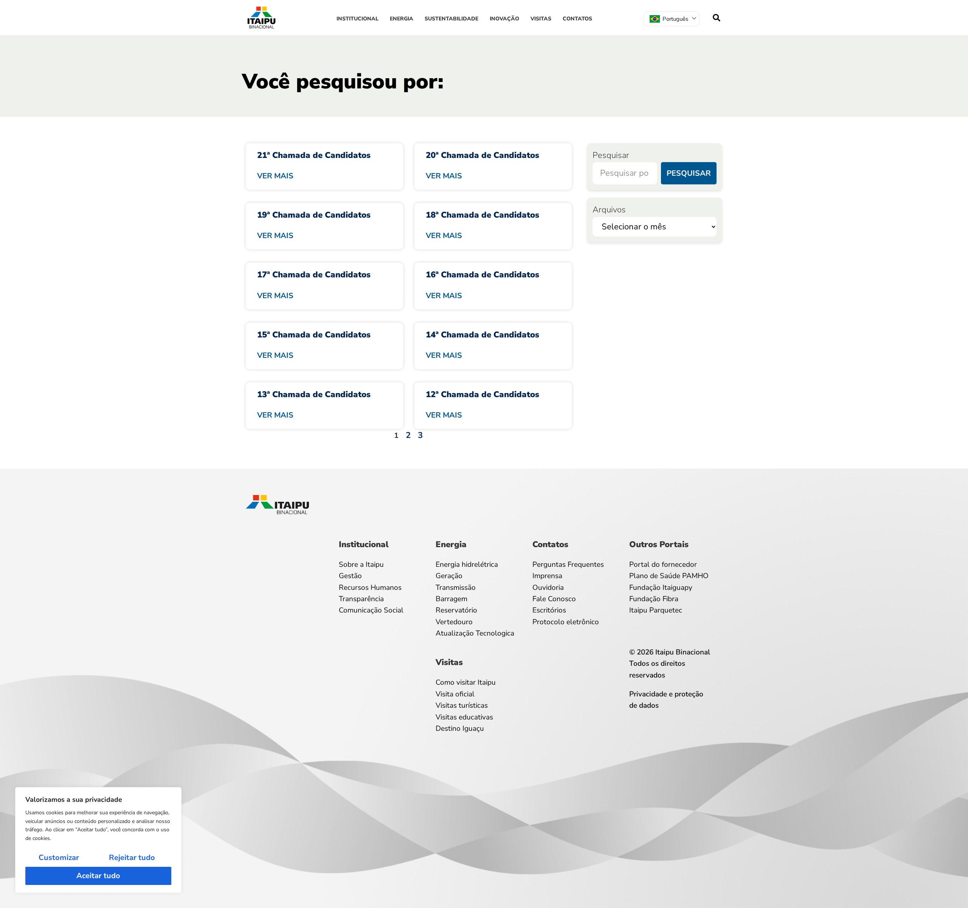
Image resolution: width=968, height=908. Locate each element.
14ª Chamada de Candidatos (482, 334)
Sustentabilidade (451, 18)
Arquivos (609, 209)
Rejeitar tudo (132, 857)
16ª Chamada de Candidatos (482, 274)
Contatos (577, 18)
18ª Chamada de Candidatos (482, 215)
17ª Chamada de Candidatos (314, 274)
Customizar (59, 857)
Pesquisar (611, 155)
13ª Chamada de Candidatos (314, 394)
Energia (401, 18)
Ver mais (275, 176)
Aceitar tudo (98, 876)
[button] (716, 17)
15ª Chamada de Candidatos (314, 334)
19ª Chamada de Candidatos (314, 215)
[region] (98, 840)
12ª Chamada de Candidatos (482, 394)
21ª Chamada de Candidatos (314, 155)
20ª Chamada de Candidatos (482, 155)
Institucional (358, 18)
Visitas (541, 18)
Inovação (504, 18)
